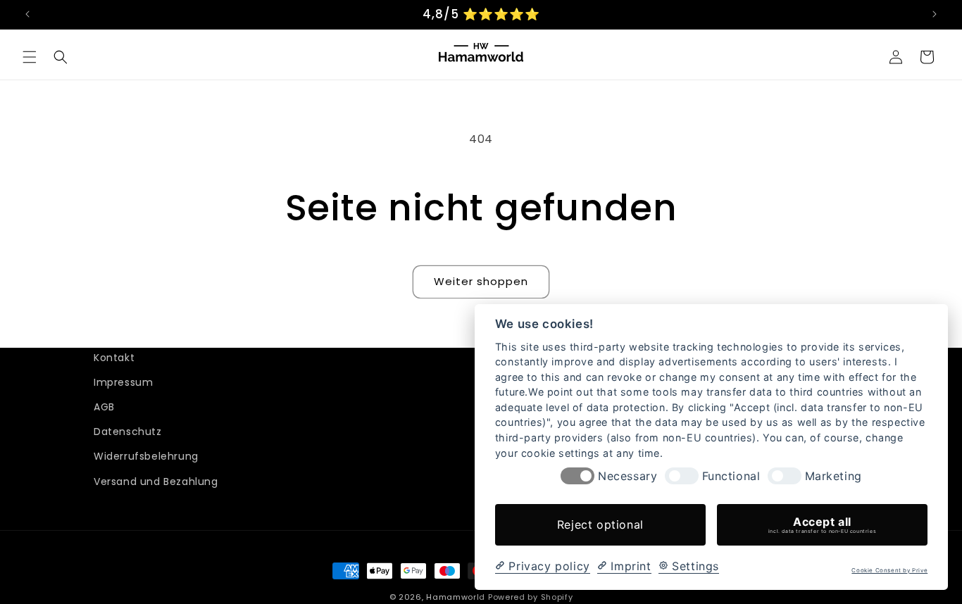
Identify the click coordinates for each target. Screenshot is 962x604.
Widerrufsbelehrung (146, 457)
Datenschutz (128, 432)
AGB (104, 408)
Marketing (833, 476)
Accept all (822, 524)
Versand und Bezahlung (156, 481)
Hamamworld (455, 597)
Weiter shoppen (481, 281)
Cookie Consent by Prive (889, 570)
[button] (29, 57)
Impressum (123, 383)
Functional (731, 476)
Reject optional (600, 524)
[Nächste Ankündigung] (934, 14)
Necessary (627, 476)
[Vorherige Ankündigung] (27, 14)
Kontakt (114, 358)
